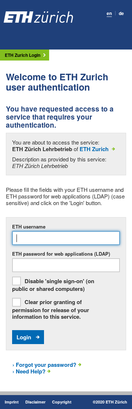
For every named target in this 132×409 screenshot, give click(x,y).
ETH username (28, 226)
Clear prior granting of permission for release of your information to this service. (50, 309)
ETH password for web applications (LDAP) (61, 254)
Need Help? (28, 371)
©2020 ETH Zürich (110, 402)
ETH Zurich (94, 149)
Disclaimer (35, 402)
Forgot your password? (44, 365)
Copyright (62, 402)
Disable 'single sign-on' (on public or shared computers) (53, 285)
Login (23, 337)
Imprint (12, 402)
